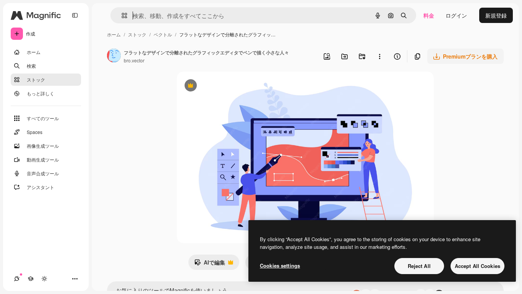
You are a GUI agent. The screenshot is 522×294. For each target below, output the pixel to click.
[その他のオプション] (379, 56)
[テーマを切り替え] (44, 279)
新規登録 (496, 15)
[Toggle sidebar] (75, 15)
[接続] (17, 279)
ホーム (114, 34)
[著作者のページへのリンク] (114, 56)
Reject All (419, 266)
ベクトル (163, 34)
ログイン (456, 15)
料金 (428, 15)
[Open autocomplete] (121, 15)
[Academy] (30, 279)
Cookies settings (280, 265)
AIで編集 (209, 264)
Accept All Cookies (477, 266)
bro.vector (134, 60)
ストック (137, 34)
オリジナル (229, 86)
